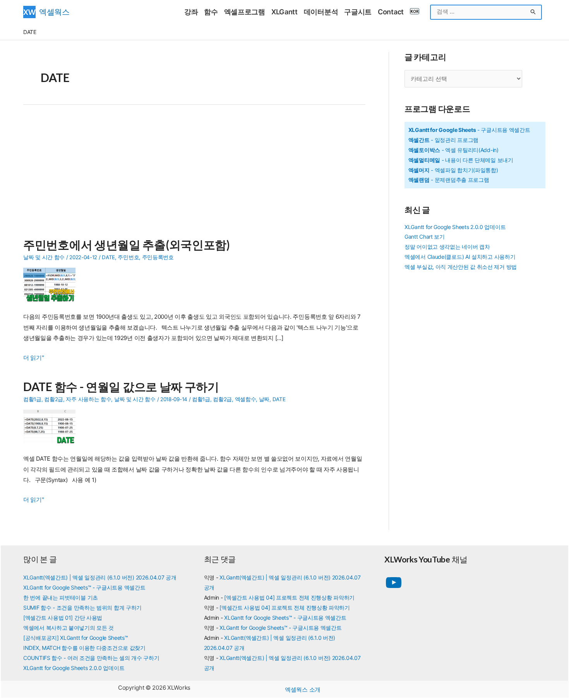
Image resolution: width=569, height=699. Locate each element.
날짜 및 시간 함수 (44, 257)
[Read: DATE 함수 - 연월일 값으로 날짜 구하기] (52, 426)
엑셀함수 (245, 399)
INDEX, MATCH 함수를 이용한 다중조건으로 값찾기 (84, 647)
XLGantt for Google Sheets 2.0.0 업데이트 (455, 227)
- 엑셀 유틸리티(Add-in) (453, 150)
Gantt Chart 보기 (424, 236)
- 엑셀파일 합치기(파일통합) (453, 170)
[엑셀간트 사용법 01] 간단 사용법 (62, 617)
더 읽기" (33, 358)
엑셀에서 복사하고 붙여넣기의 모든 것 (68, 627)
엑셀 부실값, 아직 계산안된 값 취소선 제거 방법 (460, 266)
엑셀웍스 (54, 11)
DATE (108, 257)
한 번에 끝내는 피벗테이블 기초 (60, 597)
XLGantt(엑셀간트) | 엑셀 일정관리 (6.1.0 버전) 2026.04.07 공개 (100, 577)
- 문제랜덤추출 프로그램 (448, 179)
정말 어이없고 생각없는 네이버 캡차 (447, 246)
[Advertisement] (194, 175)
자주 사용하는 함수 (88, 399)
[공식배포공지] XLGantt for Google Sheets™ (75, 637)
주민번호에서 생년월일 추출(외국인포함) (126, 244)
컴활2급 (53, 399)
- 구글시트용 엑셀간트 (469, 129)
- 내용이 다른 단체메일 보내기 (460, 160)
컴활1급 (32, 399)
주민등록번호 (158, 257)
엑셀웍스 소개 (302, 689)
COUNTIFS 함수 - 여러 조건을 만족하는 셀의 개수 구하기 (91, 658)
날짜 (264, 399)
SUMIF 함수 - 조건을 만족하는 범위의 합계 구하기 (82, 607)
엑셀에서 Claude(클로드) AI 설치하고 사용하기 (459, 256)
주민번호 (128, 257)
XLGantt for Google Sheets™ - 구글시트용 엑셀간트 (84, 587)
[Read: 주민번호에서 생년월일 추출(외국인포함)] (52, 284)
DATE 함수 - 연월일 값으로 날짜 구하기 (121, 386)
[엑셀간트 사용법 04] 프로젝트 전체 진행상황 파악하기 (289, 597)
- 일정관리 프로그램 (443, 140)
